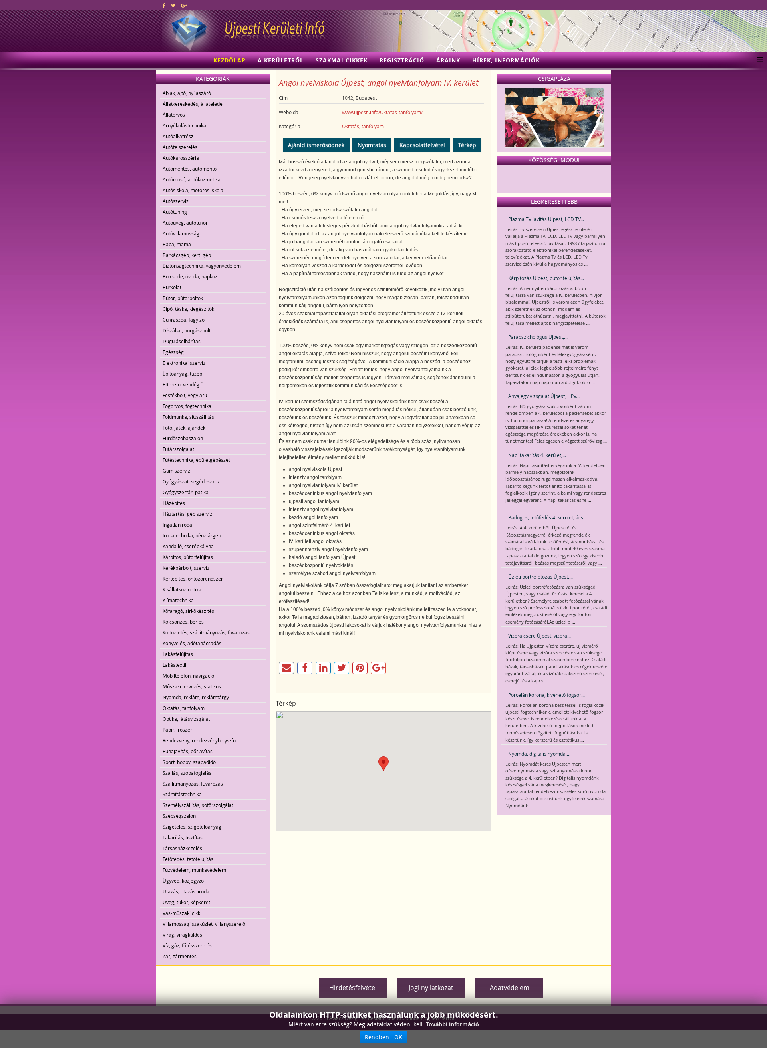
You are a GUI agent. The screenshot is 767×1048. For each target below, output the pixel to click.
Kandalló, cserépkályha (188, 546)
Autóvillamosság (181, 233)
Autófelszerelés (180, 147)
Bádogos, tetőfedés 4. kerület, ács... (547, 517)
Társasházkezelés (182, 848)
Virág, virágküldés (182, 934)
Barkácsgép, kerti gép (187, 255)
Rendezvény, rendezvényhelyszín (199, 740)
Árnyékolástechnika (184, 125)
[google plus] (184, 5)
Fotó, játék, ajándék (184, 427)
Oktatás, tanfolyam (184, 708)
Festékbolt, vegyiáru (185, 395)
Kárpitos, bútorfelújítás (188, 557)
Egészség (173, 352)
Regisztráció (402, 60)
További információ (452, 1024)
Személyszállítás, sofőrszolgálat (198, 805)
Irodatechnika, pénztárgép (192, 535)
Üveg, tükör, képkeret (186, 902)
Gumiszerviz (176, 470)
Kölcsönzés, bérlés (183, 621)
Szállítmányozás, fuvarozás (193, 783)
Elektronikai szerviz (184, 363)
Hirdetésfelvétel (353, 987)
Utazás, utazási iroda (186, 891)
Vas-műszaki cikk (181, 913)
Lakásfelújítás (178, 654)
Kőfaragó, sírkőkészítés (188, 611)
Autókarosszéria (181, 158)
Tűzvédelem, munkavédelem (194, 870)
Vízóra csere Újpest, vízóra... (539, 635)
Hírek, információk (506, 60)
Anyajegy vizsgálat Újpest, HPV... (544, 396)
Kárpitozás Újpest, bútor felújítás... (546, 278)
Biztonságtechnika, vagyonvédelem (202, 265)
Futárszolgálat (178, 449)
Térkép (467, 145)
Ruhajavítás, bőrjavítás (188, 751)
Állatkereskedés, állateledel (193, 104)
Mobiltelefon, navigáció (188, 675)
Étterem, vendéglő (183, 384)
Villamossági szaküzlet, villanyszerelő (204, 924)
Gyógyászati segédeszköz (191, 481)
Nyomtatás (372, 145)
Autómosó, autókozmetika (192, 179)
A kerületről (281, 60)
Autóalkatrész (178, 136)
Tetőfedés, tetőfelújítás (188, 859)
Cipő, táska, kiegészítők (188, 309)
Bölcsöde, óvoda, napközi (191, 276)
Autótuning (175, 212)
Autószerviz (176, 201)
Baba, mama (177, 244)
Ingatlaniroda (177, 524)
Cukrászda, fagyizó (184, 319)
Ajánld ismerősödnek (316, 145)
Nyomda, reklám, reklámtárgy (196, 697)
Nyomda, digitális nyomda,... (539, 753)
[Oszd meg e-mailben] (286, 668)
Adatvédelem (509, 987)
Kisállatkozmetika (182, 589)
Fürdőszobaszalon (183, 438)
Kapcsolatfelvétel (422, 145)
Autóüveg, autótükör (185, 222)
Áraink (448, 60)
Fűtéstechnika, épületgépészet (196, 460)
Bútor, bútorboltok (183, 298)
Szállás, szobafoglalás (187, 773)
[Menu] (758, 60)
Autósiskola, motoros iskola (193, 190)
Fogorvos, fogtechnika (187, 406)
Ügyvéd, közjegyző (183, 880)
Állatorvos (174, 114)
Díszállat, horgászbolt (187, 330)
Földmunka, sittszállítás (188, 417)
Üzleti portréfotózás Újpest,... (540, 576)
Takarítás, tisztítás (183, 837)
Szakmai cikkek (342, 60)
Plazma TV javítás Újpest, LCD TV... (546, 219)
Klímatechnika (178, 600)
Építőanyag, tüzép (182, 373)
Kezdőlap (229, 60)
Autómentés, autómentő (190, 168)
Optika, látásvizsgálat (186, 719)
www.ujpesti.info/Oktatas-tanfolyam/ (382, 112)
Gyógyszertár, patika (186, 492)
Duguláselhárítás (182, 341)
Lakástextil (174, 665)
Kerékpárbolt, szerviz (186, 568)
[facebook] (164, 5)
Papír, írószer (177, 729)
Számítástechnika (182, 794)
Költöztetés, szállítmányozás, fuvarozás (206, 632)
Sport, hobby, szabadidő (189, 762)
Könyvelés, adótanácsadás (192, 643)
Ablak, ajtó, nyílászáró (187, 93)
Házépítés (174, 503)
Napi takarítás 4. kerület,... (537, 455)
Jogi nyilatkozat (431, 987)
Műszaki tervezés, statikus (192, 686)
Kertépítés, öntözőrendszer (193, 578)
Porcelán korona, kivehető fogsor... (546, 695)
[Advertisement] (253, 982)
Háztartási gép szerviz (187, 514)
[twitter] (173, 5)
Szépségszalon (179, 816)
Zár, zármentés (180, 956)
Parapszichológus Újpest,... (538, 337)
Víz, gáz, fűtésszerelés (187, 945)
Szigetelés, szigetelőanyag (192, 826)
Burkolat (172, 287)
